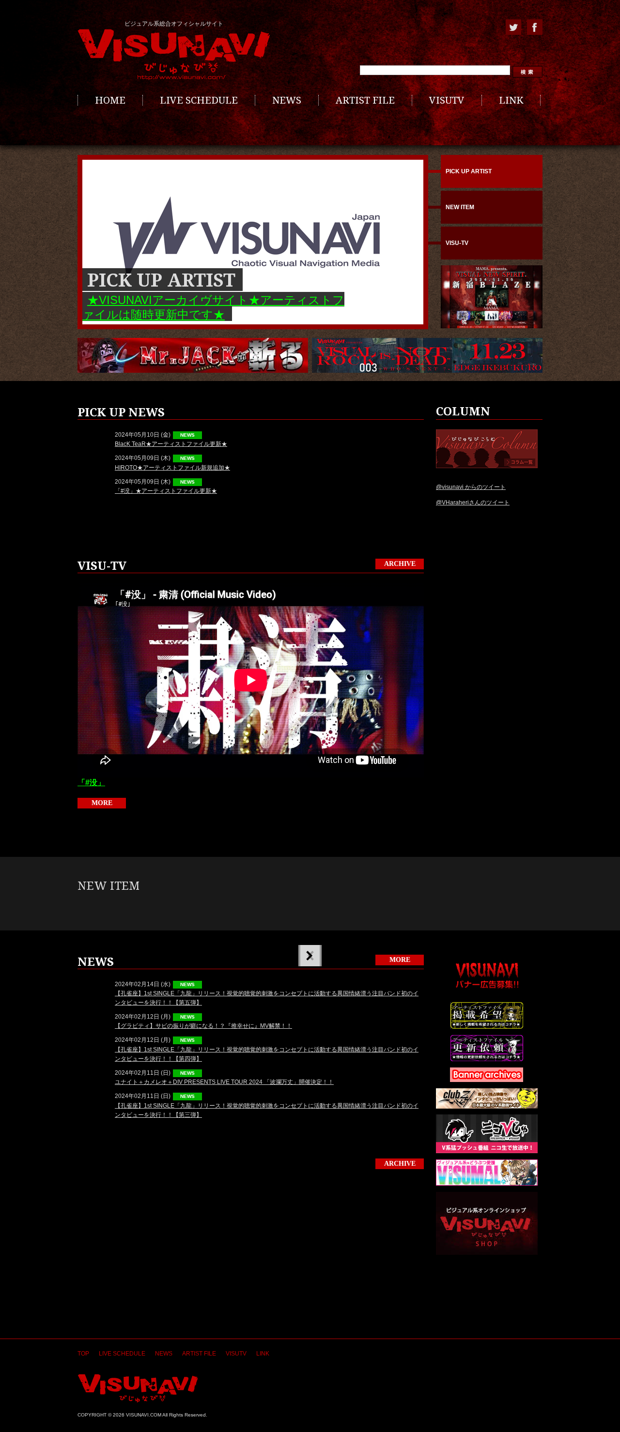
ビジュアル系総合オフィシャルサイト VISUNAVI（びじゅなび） (174, 54)
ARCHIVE (400, 563)
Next (309, 955)
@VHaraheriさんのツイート (473, 502)
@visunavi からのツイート (471, 487)
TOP (83, 1353)
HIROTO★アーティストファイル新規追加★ (172, 467)
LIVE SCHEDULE (199, 100)
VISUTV (447, 100)
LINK (511, 100)
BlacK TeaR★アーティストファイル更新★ (171, 444)
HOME (110, 100)
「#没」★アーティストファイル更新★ (166, 490)
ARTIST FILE (365, 100)
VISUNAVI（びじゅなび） (138, 1388)
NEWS (286, 100)
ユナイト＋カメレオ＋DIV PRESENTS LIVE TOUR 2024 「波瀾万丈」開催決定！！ (224, 1082)
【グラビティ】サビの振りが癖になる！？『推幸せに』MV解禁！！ (203, 1025)
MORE (102, 803)
